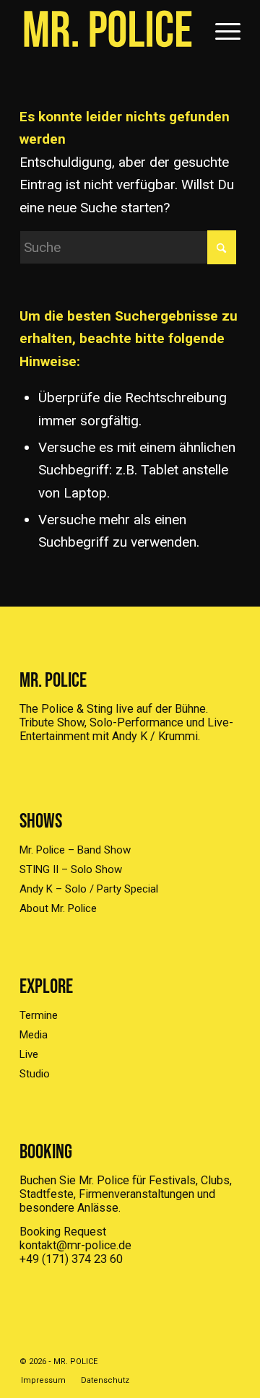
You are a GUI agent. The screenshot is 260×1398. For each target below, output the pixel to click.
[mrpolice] (108, 29)
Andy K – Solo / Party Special (89, 888)
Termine (39, 1015)
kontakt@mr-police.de (75, 1245)
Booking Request (63, 1231)
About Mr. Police (58, 908)
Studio (35, 1073)
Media (34, 1034)
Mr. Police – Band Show (75, 849)
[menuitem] (220, 29)
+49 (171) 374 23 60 (71, 1259)
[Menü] (220, 29)
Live (29, 1054)
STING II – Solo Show (71, 869)
